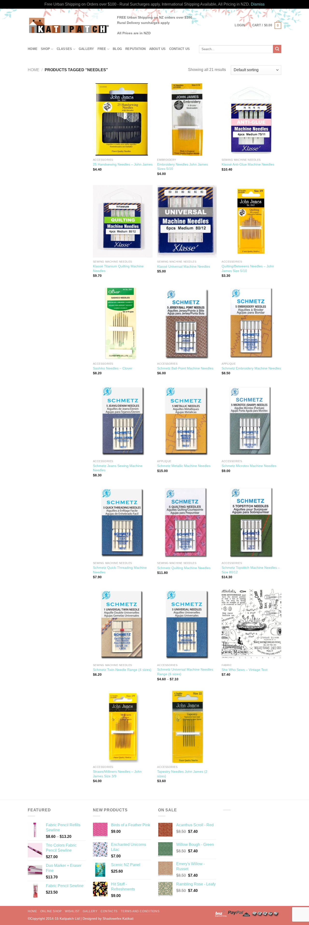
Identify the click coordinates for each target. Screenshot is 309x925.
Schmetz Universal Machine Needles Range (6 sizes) (185, 672)
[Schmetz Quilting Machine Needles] (187, 523)
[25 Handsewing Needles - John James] (123, 119)
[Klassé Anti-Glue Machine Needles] (251, 119)
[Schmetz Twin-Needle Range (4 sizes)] (123, 624)
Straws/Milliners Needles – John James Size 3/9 (117, 774)
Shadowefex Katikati (118, 918)
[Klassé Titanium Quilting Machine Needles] (123, 221)
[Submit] (277, 49)
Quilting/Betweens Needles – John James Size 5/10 (248, 268)
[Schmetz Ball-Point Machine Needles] (187, 323)
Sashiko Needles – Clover (112, 368)
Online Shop (51, 911)
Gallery (86, 49)
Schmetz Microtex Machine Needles (249, 466)
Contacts (109, 911)
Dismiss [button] (258, 4)
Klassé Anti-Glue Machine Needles (248, 164)
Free (102, 49)
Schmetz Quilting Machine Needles (184, 568)
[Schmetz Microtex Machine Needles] (251, 421)
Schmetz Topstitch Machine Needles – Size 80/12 (251, 570)
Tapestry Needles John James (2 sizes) (182, 774)
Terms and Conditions (140, 911)
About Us (157, 49)
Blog (117, 49)
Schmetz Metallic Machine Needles (184, 466)
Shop (45, 49)
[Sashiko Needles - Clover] (123, 323)
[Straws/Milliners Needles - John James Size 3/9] (123, 726)
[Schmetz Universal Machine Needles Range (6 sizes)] (187, 624)
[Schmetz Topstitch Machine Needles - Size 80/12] (251, 523)
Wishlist (72, 911)
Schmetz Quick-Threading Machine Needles (120, 570)
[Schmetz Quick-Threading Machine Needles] (123, 523)
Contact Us (179, 49)
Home (32, 49)
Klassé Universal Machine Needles (183, 266)
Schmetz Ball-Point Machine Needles (185, 368)
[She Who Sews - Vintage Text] (251, 624)
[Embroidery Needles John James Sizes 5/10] (187, 119)
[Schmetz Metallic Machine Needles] (187, 421)
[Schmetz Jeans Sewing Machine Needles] (123, 421)
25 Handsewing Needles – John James (123, 164)
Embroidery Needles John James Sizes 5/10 (182, 166)
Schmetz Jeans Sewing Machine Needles (117, 468)
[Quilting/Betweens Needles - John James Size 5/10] (251, 221)
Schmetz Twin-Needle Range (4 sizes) (122, 670)
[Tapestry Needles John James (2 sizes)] (187, 726)
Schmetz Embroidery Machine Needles (251, 368)
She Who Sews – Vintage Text (244, 670)
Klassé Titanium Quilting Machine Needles (118, 268)
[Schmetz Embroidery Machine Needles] (251, 323)
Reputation (135, 49)
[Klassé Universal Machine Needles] (187, 221)
